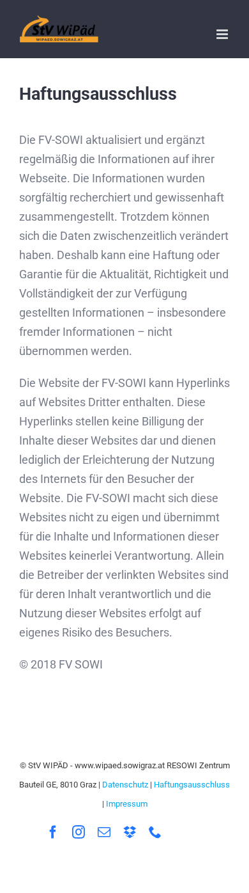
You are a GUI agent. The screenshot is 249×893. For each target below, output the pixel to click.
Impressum (126, 804)
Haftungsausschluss (192, 784)
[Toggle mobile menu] (223, 34)
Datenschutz (125, 784)
